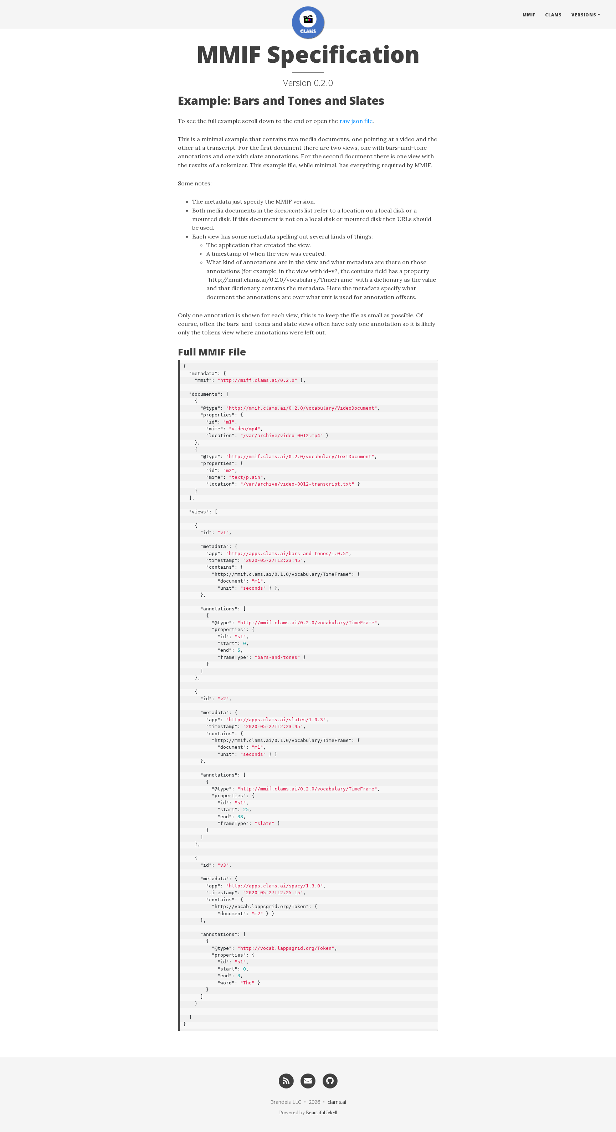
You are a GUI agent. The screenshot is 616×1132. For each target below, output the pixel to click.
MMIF (529, 14)
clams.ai (337, 1101)
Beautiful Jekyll (321, 1112)
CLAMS (553, 14)
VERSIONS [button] (583, 14)
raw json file (356, 120)
